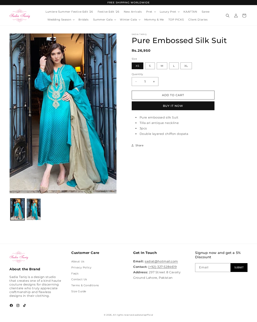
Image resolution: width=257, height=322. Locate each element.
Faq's (75, 273)
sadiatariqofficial (144, 315)
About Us (77, 261)
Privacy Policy (81, 267)
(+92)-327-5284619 (162, 267)
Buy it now (173, 106)
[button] (150, 12)
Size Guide (78, 291)
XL (186, 66)
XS (137, 66)
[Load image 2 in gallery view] (34, 209)
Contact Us (79, 279)
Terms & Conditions (85, 285)
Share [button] (139, 145)
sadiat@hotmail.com (161, 261)
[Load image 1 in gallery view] (17, 209)
